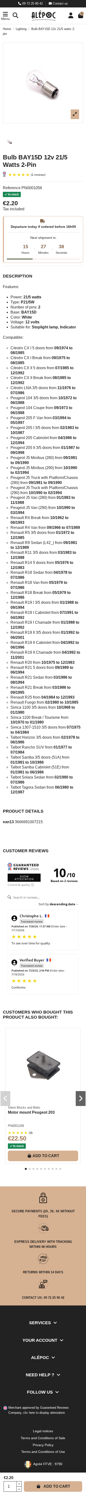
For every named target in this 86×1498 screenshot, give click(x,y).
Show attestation (24, 878)
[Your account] (71, 15)
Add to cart (56, 1486)
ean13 (8, 822)
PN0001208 (16, 1126)
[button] (5, 16)
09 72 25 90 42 (32, 3)
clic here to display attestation (44, 1412)
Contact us (60, 3)
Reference (12, 188)
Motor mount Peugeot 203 (31, 1112)
